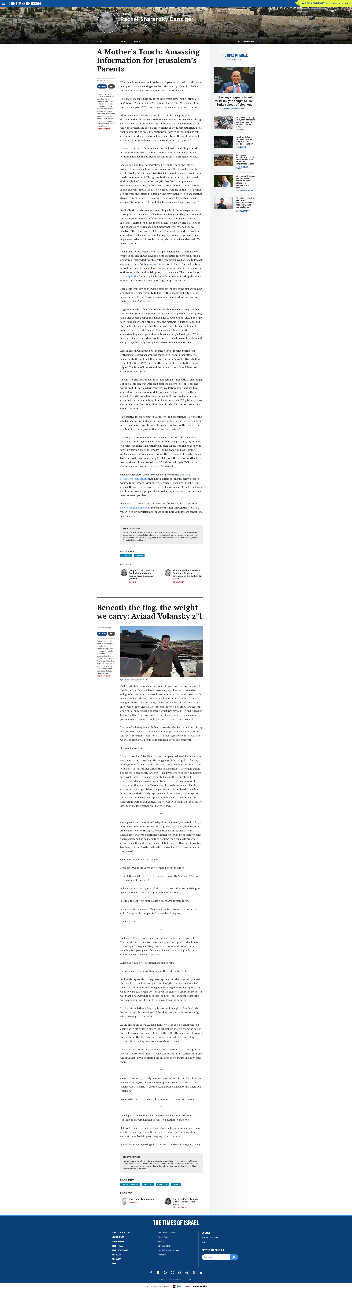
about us (161, 1241)
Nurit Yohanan (241, 210)
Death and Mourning (130, 1184)
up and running (158, 264)
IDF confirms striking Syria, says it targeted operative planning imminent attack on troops (245, 121)
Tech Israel (117, 1246)
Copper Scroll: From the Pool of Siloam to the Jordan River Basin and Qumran (141, 574)
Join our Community (312, 3)
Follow (125, 26)
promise (177, 715)
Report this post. (103, 129)
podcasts (116, 1259)
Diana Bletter (241, 147)
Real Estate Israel (120, 1250)
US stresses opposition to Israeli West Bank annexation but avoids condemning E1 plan (245, 159)
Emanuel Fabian (240, 108)
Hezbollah (148, 1184)
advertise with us (164, 1246)
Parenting (139, 555)
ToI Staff (226, 108)
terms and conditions (166, 1233)
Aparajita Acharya (180, 1208)
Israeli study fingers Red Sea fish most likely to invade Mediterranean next (245, 140)
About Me (137, 41)
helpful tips (131, 276)
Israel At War (162, 1184)
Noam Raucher (178, 582)
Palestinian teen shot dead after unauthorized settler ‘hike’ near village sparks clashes (245, 202)
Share (103, 86)
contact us (162, 1255)
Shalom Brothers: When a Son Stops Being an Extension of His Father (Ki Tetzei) (187, 574)
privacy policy (163, 1237)
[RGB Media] (177, 1286)
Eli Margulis (133, 1202)
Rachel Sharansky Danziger (157, 19)
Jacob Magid (240, 167)
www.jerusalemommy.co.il (135, 507)
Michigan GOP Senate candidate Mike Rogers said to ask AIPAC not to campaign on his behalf (245, 181)
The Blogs (126, 13)
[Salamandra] (200, 1286)
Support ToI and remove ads (338, 3)
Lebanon (176, 1184)
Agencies (239, 168)
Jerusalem (126, 555)
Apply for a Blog (246, 41)
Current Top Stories (234, 60)
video (114, 1263)
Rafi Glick (132, 582)
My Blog (124, 41)
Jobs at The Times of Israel (168, 1250)
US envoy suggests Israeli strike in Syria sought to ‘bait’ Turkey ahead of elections (234, 101)
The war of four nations (141, 1198)
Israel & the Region (121, 1233)
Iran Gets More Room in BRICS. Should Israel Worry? (185, 1201)
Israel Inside (118, 1241)
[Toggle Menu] (3, 3)
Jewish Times (118, 1237)
